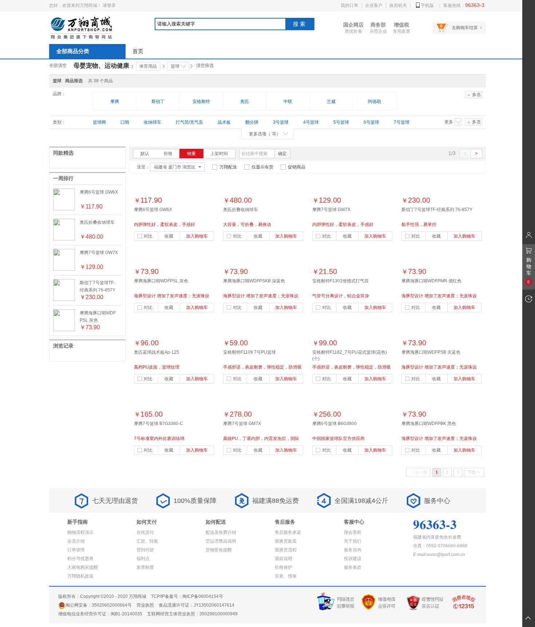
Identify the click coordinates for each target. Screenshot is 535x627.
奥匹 (244, 101)
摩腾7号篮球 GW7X (99, 252)
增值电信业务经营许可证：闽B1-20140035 (100, 613)
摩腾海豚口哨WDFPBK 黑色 (428, 423)
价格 (168, 153)
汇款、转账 (147, 541)
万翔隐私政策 (80, 576)
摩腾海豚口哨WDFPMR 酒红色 (431, 280)
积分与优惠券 (80, 558)
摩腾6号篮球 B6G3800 (334, 423)
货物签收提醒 (219, 549)
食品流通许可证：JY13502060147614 (196, 605)
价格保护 (283, 567)
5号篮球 (341, 122)
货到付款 (145, 549)
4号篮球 (311, 122)
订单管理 (76, 549)
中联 (288, 101)
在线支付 (145, 532)
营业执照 (145, 605)
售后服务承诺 (288, 532)
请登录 (109, 5)
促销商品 (296, 167)
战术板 (224, 122)
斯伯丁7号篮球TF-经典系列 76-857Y (436, 209)
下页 (473, 472)
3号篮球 (281, 122)
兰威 (331, 101)
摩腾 (114, 101)
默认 (144, 153)
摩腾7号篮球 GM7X (242, 423)
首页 (137, 51)
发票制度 (145, 567)
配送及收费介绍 (221, 532)
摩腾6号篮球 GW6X (99, 192)
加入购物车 (197, 236)
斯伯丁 (158, 101)
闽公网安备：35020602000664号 (99, 605)
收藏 (169, 236)
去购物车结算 (465, 27)
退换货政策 (286, 541)
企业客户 (374, 5)
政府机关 (398, 5)
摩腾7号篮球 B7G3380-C (158, 423)
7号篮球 (401, 122)
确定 (282, 153)
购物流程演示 (80, 532)
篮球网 (99, 122)
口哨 (124, 122)
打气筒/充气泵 (189, 122)
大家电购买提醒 (82, 567)
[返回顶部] (528, 618)
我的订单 (349, 5)
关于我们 (352, 541)
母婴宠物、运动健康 (101, 65)
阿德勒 (374, 101)
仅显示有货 (262, 167)
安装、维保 (286, 576)
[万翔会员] (528, 235)
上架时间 (219, 153)
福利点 (143, 558)
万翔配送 (228, 167)
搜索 (300, 24)
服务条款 (352, 567)
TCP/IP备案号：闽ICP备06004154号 (187, 596)
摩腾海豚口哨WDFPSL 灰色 (161, 280)
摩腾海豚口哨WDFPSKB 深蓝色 (254, 280)
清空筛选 (205, 65)
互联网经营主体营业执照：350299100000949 (192, 613)
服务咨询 (352, 549)
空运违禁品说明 (221, 541)
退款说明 (283, 558)
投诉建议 (352, 558)
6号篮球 (371, 122)
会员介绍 (76, 541)
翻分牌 (251, 122)
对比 (148, 236)
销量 (191, 153)
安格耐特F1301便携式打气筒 (340, 280)
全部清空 (58, 65)
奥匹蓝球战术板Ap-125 (156, 352)
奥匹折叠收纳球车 (97, 222)
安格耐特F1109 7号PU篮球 (249, 352)
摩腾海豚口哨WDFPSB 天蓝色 (430, 352)
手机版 (427, 5)
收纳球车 (152, 122)
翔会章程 (352, 532)
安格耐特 (201, 101)
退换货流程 (286, 549)
